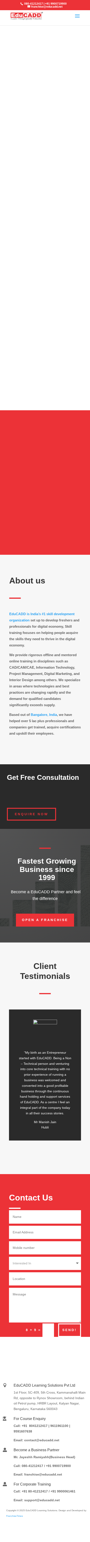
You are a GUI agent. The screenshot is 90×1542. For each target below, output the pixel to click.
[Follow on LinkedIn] (26, 1350)
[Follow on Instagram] (40, 1350)
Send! (69, 1330)
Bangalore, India (44, 715)
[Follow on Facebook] (54, 1350)
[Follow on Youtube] (67, 1350)
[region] (45, 84)
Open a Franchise (45, 920)
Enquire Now (31, 814)
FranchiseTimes (14, 1516)
